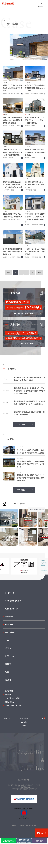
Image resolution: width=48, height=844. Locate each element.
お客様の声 (9, 616)
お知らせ (8, 648)
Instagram (24, 718)
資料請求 (8, 694)
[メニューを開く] (41, 832)
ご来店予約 (9, 690)
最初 (8, 272)
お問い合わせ (9, 702)
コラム (7, 640)
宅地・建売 (9, 624)
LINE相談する (8, 840)
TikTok (23, 725)
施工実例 (8, 664)
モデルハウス (9, 656)
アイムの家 (11, 3)
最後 (39, 272)
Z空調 (5, 718)
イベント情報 (9, 632)
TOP (41, 718)
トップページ (9, 593)
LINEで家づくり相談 (12, 698)
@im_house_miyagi (37, 509)
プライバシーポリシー (13, 705)
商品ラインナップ (11, 608)
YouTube (23, 722)
